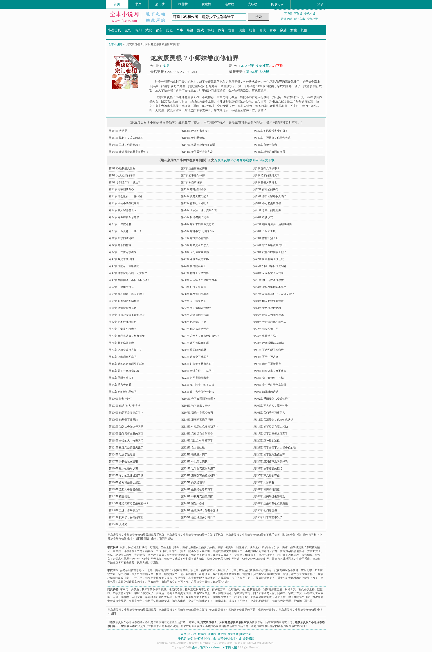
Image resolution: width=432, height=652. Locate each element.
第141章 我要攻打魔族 (266, 489)
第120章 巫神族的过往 (266, 440)
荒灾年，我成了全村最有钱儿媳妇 (184, 558)
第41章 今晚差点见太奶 (195, 259)
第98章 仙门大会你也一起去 (197, 391)
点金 (115, 597)
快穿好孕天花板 (151, 558)
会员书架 (248, 638)
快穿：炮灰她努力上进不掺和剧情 (176, 574)
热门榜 (160, 4)
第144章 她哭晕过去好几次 (197, 151)
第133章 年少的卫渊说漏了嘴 (126, 475)
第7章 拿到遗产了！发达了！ (126, 182)
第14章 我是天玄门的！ (195, 196)
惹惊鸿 (298, 600)
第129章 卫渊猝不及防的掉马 (270, 461)
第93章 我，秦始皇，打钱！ (269, 377)
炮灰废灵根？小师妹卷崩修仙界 (129, 622)
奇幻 (138, 30)
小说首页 (114, 30)
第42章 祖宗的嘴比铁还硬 (268, 259)
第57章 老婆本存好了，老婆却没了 (274, 294)
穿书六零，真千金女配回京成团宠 (195, 578)
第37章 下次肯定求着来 (123, 252)
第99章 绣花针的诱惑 (265, 391)
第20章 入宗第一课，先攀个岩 (199, 210)
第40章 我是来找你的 (121, 259)
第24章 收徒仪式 (263, 217)
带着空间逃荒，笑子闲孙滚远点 (213, 593)
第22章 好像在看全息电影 (124, 217)
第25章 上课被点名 (120, 224)
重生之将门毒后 (227, 97)
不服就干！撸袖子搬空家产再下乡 (168, 581)
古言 (231, 30)
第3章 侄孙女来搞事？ (266, 168)
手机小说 (309, 13)
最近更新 (286, 18)
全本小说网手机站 (162, 538)
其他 (304, 30)
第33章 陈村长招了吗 (265, 238)
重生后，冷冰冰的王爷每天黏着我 (133, 551)
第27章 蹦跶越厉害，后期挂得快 (272, 224)
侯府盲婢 (233, 589)
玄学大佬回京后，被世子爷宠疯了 (133, 593)
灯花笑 (276, 97)
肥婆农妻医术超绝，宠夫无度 (268, 597)
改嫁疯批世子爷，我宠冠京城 (230, 597)
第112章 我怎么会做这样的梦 (126, 426)
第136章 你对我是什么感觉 (125, 482)
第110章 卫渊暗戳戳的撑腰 (197, 419)
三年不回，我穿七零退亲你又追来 (152, 578)
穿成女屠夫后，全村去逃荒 (234, 106)
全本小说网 (124, 14)
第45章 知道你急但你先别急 (269, 266)
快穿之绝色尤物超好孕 (255, 558)
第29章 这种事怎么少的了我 (197, 231)
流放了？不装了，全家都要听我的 (249, 600)
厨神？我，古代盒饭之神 (300, 589)
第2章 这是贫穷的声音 (194, 168)
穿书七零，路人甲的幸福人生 (135, 574)
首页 (117, 4)
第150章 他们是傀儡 (193, 137)
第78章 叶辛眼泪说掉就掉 (268, 342)
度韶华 (262, 110)
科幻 (210, 30)
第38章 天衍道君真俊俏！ (196, 252)
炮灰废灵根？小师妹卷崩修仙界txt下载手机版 (253, 534)
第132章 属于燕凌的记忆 (267, 468)
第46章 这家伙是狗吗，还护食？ (128, 273)
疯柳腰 (125, 597)
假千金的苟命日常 (299, 597)
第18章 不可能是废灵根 (267, 203)
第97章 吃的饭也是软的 (123, 391)
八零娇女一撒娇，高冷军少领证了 (211, 581)
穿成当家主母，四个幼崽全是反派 (254, 593)
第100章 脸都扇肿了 (121, 398)
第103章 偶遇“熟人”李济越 (124, 405)
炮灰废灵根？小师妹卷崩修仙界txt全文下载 (244, 160)
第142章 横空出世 (119, 496)
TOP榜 (288, 13)
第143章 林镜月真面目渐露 (269, 151)
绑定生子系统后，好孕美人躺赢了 (211, 555)
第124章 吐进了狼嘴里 (122, 454)
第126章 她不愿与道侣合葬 (269, 454)
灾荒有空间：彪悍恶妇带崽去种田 (189, 110)
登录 (320, 4)
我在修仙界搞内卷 (288, 555)
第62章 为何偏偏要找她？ (196, 308)
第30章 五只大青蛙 (264, 231)
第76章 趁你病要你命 (121, 342)
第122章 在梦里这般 (193, 447)
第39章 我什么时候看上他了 (269, 252)
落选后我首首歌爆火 (132, 570)
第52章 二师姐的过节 (121, 287)
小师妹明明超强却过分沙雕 (234, 101)
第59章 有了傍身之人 (193, 301)
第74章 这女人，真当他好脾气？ (200, 335)
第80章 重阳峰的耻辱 (193, 349)
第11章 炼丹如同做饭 (193, 189)
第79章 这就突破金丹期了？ (125, 349)
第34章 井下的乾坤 (120, 245)
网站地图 (231, 647)
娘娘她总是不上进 (202, 101)
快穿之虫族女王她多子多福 (198, 547)
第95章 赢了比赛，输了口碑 (197, 384)
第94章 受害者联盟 (120, 384)
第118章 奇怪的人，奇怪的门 (126, 440)
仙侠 (262, 30)
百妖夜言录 (218, 589)
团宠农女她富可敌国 (174, 101)
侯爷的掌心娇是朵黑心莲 (271, 106)
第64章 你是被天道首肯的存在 (127, 315)
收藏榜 (206, 4)
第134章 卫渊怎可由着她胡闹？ (199, 475)
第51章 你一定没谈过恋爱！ (269, 280)
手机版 (182, 638)
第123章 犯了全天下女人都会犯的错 (274, 447)
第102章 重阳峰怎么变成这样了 (271, 398)
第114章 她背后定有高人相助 (270, 426)
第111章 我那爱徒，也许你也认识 (273, 419)
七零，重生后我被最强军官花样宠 (251, 570)
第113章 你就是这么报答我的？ (199, 426)
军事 (179, 30)
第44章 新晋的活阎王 (193, 266)
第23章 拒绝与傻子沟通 (195, 217)
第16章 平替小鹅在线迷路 (124, 203)
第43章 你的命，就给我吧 (124, 266)
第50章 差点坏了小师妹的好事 (199, 280)
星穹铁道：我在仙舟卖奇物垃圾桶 (219, 574)
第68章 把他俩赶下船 (193, 322)
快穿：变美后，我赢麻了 (232, 547)
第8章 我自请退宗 (191, 182)
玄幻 (128, 30)
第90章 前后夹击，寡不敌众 (269, 370)
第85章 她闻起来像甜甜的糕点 (127, 363)
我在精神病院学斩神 (286, 570)
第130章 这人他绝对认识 (123, 468)
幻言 (252, 30)
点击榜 (192, 634)
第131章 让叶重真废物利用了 (198, 468)
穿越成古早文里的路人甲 (227, 551)
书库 (138, 4)
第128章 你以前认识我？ (195, 461)
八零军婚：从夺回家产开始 (234, 578)
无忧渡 (159, 110)
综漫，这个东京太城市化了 (299, 574)
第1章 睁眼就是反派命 (122, 168)
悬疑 (190, 30)
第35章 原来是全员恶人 (195, 245)
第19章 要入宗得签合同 (123, 210)
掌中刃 (124, 589)
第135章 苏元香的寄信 (266, 475)
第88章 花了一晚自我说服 (124, 370)
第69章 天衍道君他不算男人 (269, 322)
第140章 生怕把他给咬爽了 (197, 489)
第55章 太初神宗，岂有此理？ (127, 294)
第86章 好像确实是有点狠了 (197, 363)
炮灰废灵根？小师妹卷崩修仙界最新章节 (132, 609)
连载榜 (229, 4)
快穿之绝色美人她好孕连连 (223, 558)
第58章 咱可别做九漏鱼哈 (124, 301)
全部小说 (312, 18)
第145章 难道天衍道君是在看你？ (129, 151)
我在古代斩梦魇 (281, 600)
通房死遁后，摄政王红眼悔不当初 (189, 589)
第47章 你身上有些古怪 (195, 273)
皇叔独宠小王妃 (294, 97)
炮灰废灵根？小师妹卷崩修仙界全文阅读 (183, 609)
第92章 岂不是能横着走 (195, 377)
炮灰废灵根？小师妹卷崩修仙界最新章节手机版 (136, 534)
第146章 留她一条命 (265, 144)
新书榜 (222, 634)
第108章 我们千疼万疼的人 (269, 412)
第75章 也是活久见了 (265, 335)
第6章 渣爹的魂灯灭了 (266, 175)
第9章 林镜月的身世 (265, 182)
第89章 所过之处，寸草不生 (197, 370)
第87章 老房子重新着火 (267, 363)
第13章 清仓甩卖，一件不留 (125, 196)
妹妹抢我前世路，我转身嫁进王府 (262, 589)
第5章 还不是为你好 (193, 175)
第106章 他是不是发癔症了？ (126, 412)
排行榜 (199, 638)
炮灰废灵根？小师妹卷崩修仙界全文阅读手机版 (195, 534)
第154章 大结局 (257, 72)
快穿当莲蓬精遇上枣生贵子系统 (291, 558)
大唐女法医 (314, 551)
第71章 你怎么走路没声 (195, 329)
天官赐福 (307, 555)
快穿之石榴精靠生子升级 (264, 547)
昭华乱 (173, 551)
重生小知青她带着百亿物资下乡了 (297, 578)
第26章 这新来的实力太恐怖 (197, 224)
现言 (241, 30)
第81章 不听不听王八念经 (268, 349)
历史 (169, 30)
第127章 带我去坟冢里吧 (123, 461)
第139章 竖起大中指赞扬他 (125, 489)
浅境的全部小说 (291, 534)
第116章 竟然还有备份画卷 (197, 433)
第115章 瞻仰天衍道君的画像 (126, 433)
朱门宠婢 (137, 597)
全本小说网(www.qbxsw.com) (209, 647)
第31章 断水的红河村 (121, 238)
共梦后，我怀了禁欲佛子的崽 (148, 589)
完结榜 (252, 4)
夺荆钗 (155, 562)
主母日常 (260, 101)
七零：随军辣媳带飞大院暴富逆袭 (167, 570)
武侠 (148, 30)
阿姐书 (281, 593)
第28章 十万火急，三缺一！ (125, 231)
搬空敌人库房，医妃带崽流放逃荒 (168, 555)
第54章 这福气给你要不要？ (269, 287)
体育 (221, 30)
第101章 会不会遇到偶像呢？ (198, 398)
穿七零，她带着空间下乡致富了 (209, 570)
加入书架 (247, 66)
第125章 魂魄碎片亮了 (194, 454)
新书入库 (299, 18)
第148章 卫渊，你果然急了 (125, 144)
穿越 (283, 30)
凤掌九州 (142, 562)
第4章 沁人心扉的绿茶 (122, 175)
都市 (159, 30)
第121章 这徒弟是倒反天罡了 (126, 447)
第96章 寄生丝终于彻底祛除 (269, 384)
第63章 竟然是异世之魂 (267, 308)
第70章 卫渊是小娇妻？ (123, 329)
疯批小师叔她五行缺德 (254, 97)
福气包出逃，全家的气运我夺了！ (192, 600)
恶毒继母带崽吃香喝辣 (158, 597)
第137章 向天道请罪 (193, 482)
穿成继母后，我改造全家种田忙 (234, 110)
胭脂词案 (220, 600)
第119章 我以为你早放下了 (197, 440)
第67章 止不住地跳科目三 (124, 322)
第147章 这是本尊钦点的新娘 (198, 144)
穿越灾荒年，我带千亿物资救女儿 (149, 600)
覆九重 (308, 600)
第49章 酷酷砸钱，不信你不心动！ (129, 280)
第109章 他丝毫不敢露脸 (123, 419)
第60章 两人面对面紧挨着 (268, 301)
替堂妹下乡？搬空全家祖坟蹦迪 (261, 574)
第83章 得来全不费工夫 (195, 356)
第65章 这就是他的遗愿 (195, 315)
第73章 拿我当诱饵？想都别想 (127, 335)
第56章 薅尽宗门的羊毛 (195, 294)
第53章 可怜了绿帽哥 (193, 287)
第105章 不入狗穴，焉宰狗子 (270, 405)
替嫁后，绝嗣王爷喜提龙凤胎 (173, 593)
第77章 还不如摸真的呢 (195, 342)
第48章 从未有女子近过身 (268, 273)
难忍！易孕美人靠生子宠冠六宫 (126, 555)
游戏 (200, 30)
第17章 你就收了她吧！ (195, 203)
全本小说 (235, 638)
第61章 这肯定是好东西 (123, 308)
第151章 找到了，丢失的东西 (126, 137)
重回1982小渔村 (203, 106)
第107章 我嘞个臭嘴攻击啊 (197, 412)
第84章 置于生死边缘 (265, 356)
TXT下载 (276, 66)
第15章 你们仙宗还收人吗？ (269, 196)
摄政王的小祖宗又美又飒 (195, 551)
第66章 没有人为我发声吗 (268, 315)
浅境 (165, 66)
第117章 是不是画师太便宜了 (270, 433)
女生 (293, 30)
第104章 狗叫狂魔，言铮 (195, 405)
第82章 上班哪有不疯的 (123, 356)
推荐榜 (183, 4)
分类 (191, 638)
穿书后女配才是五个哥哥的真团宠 (291, 101)
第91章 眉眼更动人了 (121, 377)
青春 (273, 30)
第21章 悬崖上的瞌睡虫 (267, 210)
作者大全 (210, 638)
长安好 (294, 106)
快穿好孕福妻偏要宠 (292, 551)
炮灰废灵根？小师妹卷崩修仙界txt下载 (232, 609)
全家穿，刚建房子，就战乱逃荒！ (254, 555)
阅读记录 (277, 4)
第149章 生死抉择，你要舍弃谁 (271, 137)
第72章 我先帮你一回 (265, 329)
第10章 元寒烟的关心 (121, 189)
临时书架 (245, 634)
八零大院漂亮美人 (264, 578)
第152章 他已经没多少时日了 (270, 130)
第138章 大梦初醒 (263, 482)
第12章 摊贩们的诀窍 (265, 189)
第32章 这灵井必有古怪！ (196, 238)
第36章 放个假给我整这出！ (269, 245)
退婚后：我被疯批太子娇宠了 (192, 597)
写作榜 (298, 13)
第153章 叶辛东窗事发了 (195, 130)
